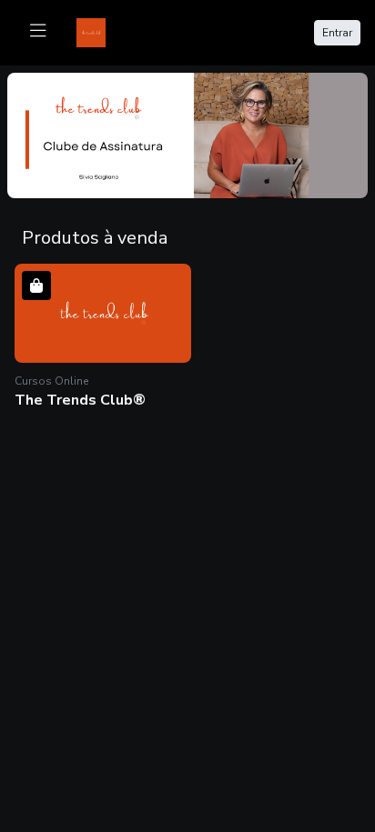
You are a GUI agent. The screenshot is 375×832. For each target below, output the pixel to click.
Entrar (337, 32)
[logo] (101, 31)
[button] (103, 339)
